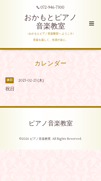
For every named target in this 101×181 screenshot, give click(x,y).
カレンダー (50, 63)
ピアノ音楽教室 (51, 123)
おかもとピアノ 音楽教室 (50, 22)
